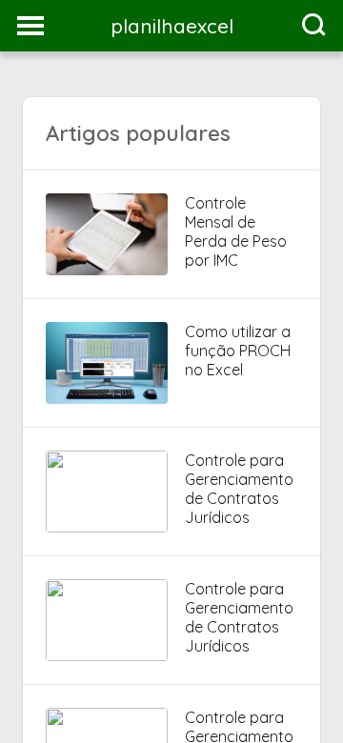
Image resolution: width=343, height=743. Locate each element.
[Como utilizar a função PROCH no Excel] (107, 398)
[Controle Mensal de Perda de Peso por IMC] (107, 269)
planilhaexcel (172, 25)
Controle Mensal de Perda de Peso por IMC (236, 231)
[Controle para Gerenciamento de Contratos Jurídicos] (107, 526)
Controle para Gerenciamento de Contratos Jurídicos (239, 489)
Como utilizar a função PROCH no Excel (238, 350)
